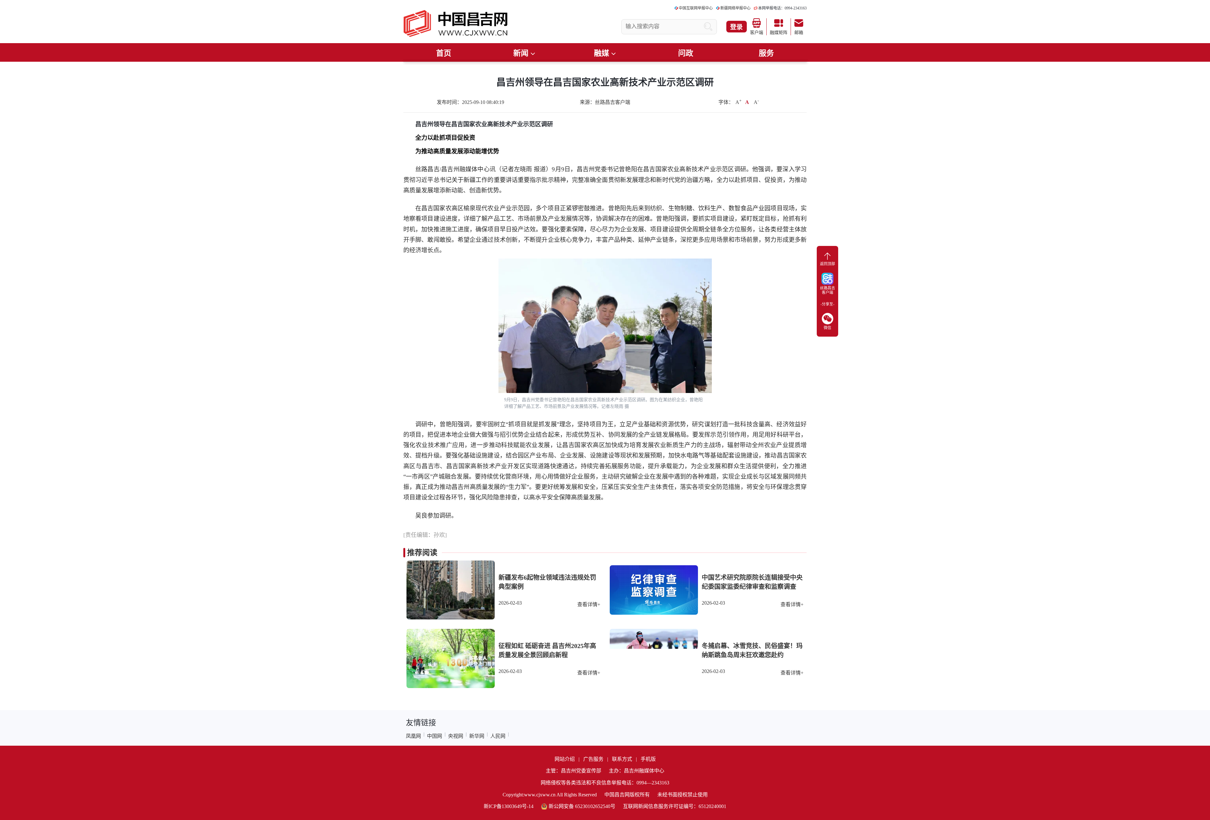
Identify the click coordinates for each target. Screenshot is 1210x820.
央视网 (455, 736)
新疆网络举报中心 (735, 8)
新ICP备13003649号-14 (508, 806)
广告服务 (593, 759)
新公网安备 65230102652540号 (582, 806)
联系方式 (622, 759)
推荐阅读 (422, 552)
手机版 (648, 759)
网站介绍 (565, 759)
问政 (685, 53)
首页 (443, 53)
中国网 (434, 736)
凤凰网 (413, 736)
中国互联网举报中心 (696, 8)
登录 (736, 27)
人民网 (497, 736)
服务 (766, 53)
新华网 (476, 736)
